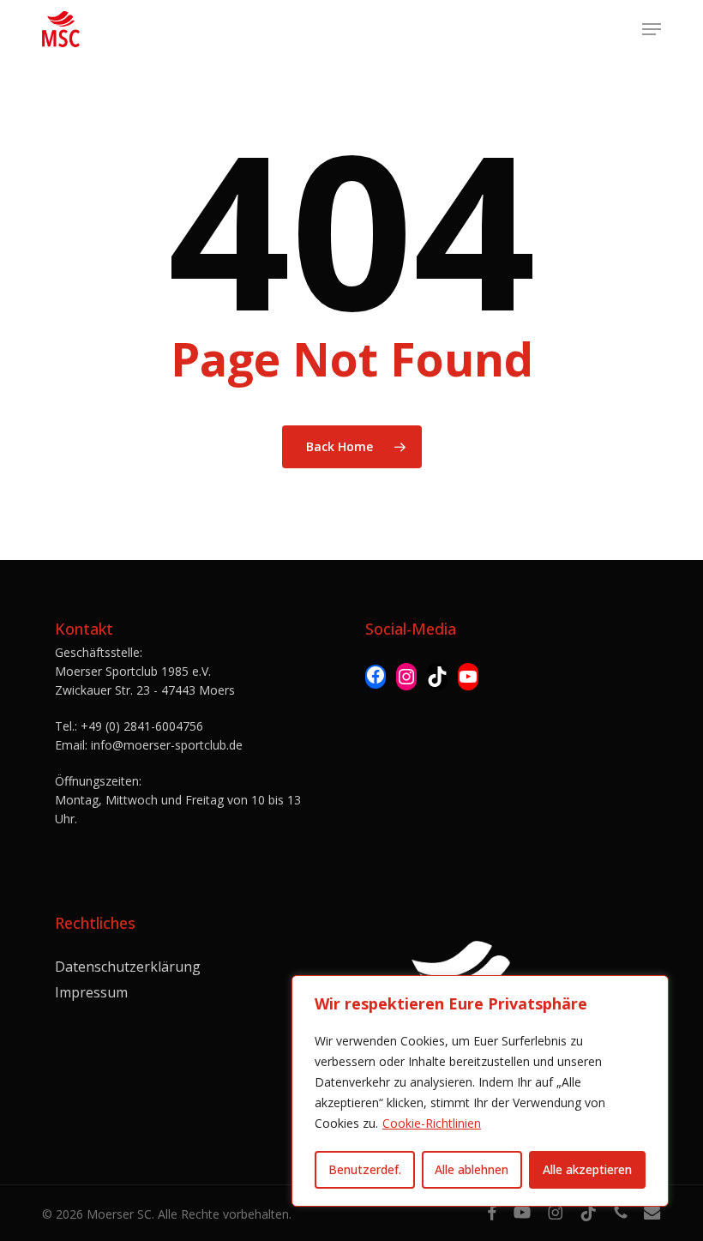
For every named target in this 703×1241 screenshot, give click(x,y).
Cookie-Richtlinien (431, 1123)
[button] (651, 29)
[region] (480, 1091)
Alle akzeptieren (587, 1169)
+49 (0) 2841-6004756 (142, 726)
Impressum (91, 992)
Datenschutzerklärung (128, 966)
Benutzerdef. (364, 1169)
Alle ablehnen (471, 1169)
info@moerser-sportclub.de (167, 745)
